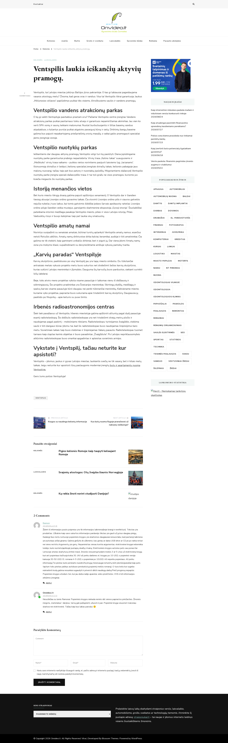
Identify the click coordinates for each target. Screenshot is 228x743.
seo (183, 332)
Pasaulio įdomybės (172, 41)
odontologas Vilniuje (166, 282)
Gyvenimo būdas (135, 41)
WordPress (136, 738)
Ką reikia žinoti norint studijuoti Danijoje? (84, 493)
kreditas (180, 239)
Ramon (46, 523)
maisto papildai (162, 261)
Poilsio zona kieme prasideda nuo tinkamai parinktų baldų (171, 137)
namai (156, 268)
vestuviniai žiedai (178, 361)
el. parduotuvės (180, 218)
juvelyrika (178, 232)
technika (158, 347)
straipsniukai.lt (141, 717)
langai (171, 246)
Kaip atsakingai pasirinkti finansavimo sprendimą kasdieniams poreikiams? (169, 124)
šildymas (158, 368)
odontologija (161, 289)
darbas (157, 211)
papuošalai (160, 304)
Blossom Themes (110, 738)
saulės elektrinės (164, 332)
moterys (183, 261)
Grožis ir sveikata (95, 41)
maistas (175, 253)
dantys (157, 203)
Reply (49, 583)
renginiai (158, 318)
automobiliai (177, 189)
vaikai (185, 354)
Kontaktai (38, 4)
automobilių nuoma (165, 196)
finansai (158, 225)
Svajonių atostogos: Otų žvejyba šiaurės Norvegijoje (91, 472)
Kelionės (51, 41)
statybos (175, 339)
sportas (158, 339)
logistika (159, 253)
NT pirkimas (173, 268)
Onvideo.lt (56, 738)
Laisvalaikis (115, 41)
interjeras (159, 232)
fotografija (176, 225)
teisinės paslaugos (164, 354)
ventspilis (40, 398)
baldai (186, 196)
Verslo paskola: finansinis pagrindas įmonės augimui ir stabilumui (172, 163)
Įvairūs (65, 41)
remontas (178, 311)
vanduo (157, 361)
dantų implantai (178, 203)
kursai (157, 246)
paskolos (178, 304)
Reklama (153, 41)
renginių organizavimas (167, 325)
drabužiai (159, 218)
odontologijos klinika (167, 296)
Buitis (77, 41)
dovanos (173, 211)
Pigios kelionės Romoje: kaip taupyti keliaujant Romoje (87, 452)
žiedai (173, 368)
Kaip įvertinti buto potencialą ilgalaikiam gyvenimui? (171, 150)
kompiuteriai (161, 239)
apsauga (158, 189)
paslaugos (159, 311)
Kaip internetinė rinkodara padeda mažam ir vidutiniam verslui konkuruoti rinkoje (172, 112)
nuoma (157, 275)
